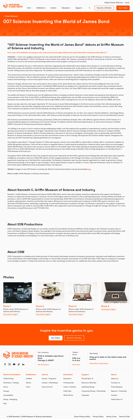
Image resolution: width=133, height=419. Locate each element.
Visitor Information (11, 374)
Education (66, 8)
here (89, 169)
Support (79, 8)
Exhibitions (40, 8)
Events (53, 8)
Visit (28, 8)
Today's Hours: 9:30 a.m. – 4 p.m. (117, 2)
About (114, 374)
